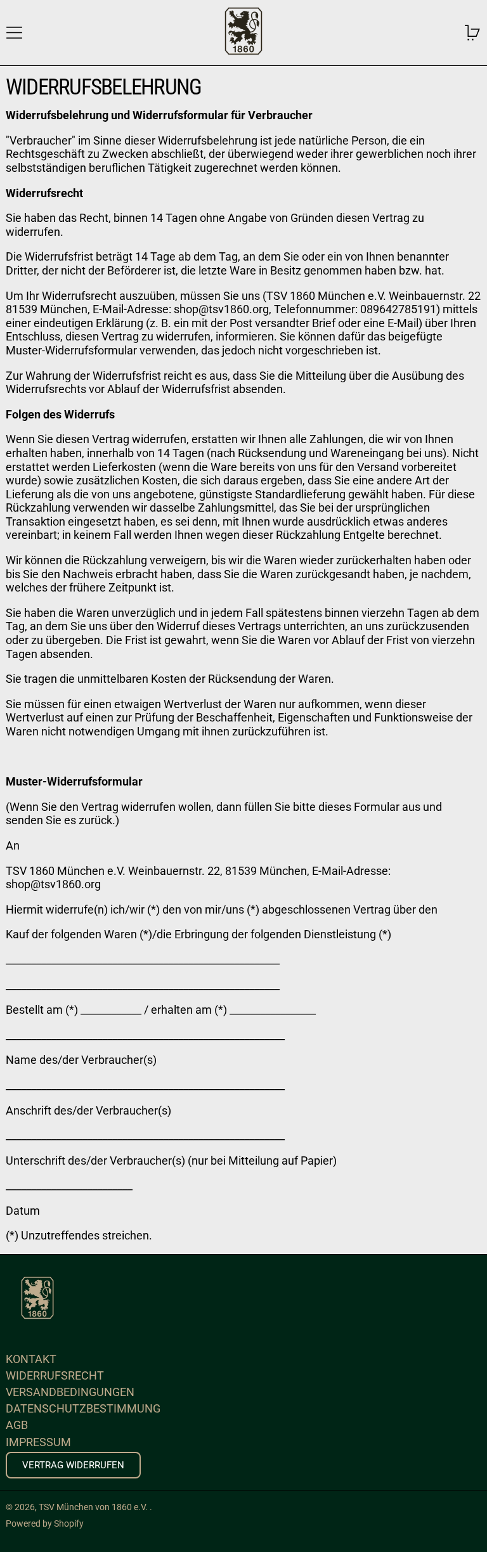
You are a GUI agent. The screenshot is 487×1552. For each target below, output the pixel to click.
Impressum (38, 1442)
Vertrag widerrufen (73, 1465)
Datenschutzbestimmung (83, 1408)
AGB (17, 1425)
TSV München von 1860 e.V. (94, 1507)
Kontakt (31, 1359)
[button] (472, 32)
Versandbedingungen (70, 1392)
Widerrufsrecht (55, 1375)
